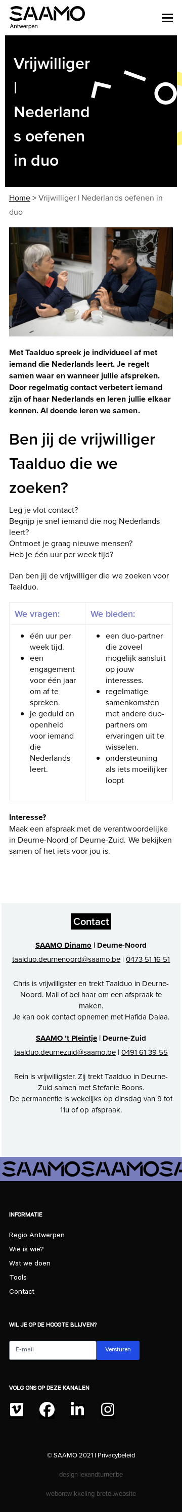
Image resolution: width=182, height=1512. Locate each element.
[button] (167, 18)
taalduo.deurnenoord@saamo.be (66, 959)
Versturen (118, 1350)
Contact (21, 1293)
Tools (18, 1279)
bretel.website (116, 1493)
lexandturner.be (101, 1474)
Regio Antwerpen (37, 1236)
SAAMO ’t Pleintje (66, 1038)
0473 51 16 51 (148, 959)
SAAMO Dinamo (63, 945)
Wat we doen (30, 1264)
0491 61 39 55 (144, 1052)
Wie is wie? (26, 1250)
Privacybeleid (116, 1454)
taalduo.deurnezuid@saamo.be (65, 1052)
